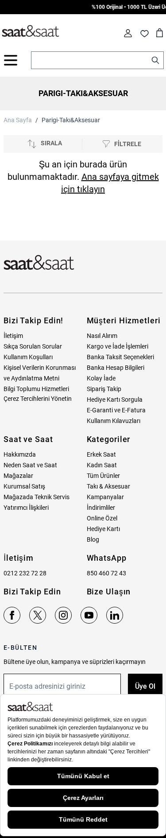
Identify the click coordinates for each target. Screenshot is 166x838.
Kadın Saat (102, 465)
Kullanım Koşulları (28, 357)
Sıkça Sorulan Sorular (33, 346)
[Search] (155, 60)
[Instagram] (63, 615)
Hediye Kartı (103, 528)
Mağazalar (18, 475)
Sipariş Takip (104, 388)
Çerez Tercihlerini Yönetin (38, 398)
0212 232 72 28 (25, 573)
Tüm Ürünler (103, 475)
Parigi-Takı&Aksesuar (71, 120)
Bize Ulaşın (109, 591)
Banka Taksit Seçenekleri (120, 357)
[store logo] (30, 31)
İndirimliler (101, 507)
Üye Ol (145, 686)
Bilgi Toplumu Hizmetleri (36, 388)
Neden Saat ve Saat (30, 465)
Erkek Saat (101, 454)
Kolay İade (101, 378)
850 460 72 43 (106, 573)
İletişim (13, 335)
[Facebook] (12, 615)
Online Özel (102, 518)
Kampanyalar (105, 496)
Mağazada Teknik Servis (36, 496)
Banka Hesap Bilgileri (115, 367)
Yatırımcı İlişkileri (26, 507)
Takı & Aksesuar (108, 486)
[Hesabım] (128, 33)
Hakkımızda (20, 454)
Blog (93, 539)
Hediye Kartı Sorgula (115, 399)
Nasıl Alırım (102, 335)
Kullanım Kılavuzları (113, 420)
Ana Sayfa (18, 120)
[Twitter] (38, 615)
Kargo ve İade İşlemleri (117, 346)
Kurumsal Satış (24, 486)
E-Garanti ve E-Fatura (116, 410)
